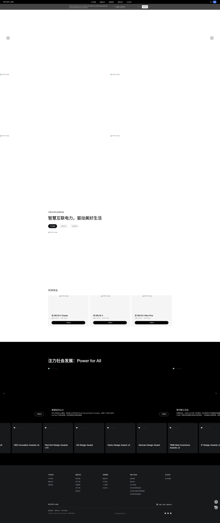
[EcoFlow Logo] (8, 2)
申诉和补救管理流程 (135, 488)
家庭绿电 (50, 484)
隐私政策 (132, 478)
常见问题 (77, 478)
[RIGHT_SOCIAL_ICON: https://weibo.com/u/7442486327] (165, 513)
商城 (215, 2)
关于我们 (105, 481)
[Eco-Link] (68, 304)
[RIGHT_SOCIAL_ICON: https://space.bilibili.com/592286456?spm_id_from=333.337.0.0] (171, 513)
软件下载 (77, 488)
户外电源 (50, 478)
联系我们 (77, 491)
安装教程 (77, 484)
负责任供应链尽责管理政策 (137, 491)
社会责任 (105, 488)
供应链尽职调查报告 (135, 494)
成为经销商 (168, 478)
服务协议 (132, 481)
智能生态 (50, 481)
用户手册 (77, 481)
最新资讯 (105, 478)
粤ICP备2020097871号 (120, 513)
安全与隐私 (133, 484)
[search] (211, 2)
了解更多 (39, 414)
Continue (145, 6)
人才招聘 (105, 484)
